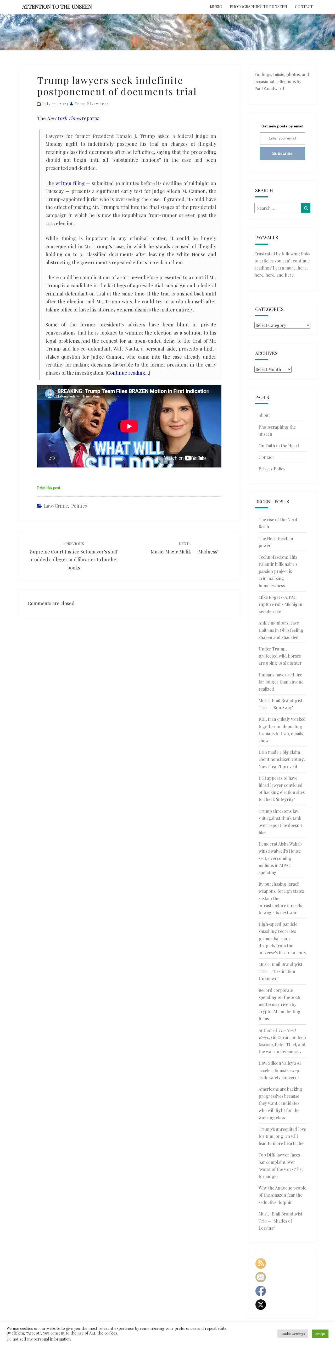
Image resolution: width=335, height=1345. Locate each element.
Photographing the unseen (258, 6)
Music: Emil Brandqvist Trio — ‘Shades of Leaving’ (280, 1221)
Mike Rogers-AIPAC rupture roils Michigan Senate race (280, 604)
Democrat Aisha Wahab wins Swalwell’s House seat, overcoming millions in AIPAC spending (280, 858)
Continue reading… (128, 373)
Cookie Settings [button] (293, 1333)
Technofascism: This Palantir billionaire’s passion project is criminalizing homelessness (278, 571)
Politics (79, 506)
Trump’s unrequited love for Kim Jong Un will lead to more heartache (282, 1136)
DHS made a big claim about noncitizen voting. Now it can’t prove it (282, 759)
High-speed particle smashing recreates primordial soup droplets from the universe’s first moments (282, 938)
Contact (304, 6)
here (302, 268)
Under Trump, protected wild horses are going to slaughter (280, 656)
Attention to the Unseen (57, 6)
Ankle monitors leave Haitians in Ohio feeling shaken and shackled (281, 630)
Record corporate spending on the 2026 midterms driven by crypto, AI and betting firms (279, 1004)
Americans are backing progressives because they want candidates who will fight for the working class (280, 1103)
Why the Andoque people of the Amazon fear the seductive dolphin (282, 1195)
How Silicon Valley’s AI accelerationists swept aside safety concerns (280, 1070)
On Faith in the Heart (279, 445)
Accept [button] (320, 1333)
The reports (67, 118)
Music (216, 6)
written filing (70, 183)
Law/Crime (56, 506)
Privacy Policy (272, 468)
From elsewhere (92, 103)
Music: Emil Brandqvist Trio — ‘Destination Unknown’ (280, 971)
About (264, 415)
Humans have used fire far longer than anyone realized (281, 682)
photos (293, 74)
